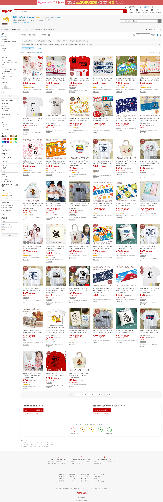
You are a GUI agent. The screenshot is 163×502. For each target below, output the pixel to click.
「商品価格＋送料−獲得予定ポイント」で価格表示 (33, 35)
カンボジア (4, 124)
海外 (7, 165)
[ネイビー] (5, 142)
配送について (27, 22)
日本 (3, 120)
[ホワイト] (8, 136)
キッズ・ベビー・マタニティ (29, 444)
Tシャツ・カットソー (47, 443)
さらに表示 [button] (5, 78)
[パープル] (8, 142)
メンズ (3, 50)
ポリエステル (5, 110)
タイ (3, 126)
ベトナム (4, 122)
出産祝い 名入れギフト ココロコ (24, 17)
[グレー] (5, 136)
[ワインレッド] (5, 139)
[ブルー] (3, 142)
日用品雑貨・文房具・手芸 (28, 446)
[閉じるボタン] (159, 40)
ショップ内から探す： (126, 21)
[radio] (2, 36)
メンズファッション (26, 443)
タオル (40, 446)
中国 (3, 117)
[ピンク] (3, 139)
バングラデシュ (5, 129)
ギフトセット (54, 444)
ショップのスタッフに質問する (33, 410)
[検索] (125, 11)
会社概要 (15, 22)
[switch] (16, 185)
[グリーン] (16, 139)
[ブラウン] (11, 136)
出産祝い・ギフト (44, 444)
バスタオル (47, 446)
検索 (10, 96)
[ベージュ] (13, 136)
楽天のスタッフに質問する (102, 410)
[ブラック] (3, 136)
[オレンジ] (11, 139)
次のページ (108, 394)
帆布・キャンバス (6, 106)
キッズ (3, 53)
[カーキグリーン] (16, 136)
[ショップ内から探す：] (159, 21)
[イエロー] (13, 139)
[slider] (1, 89)
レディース (4, 48)
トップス (36, 443)
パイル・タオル (5, 108)
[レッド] (8, 139)
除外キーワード (5, 229)
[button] (156, 7)
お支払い (20, 22)
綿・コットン (5, 103)
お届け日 (4, 174)
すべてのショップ (5, 29)
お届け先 (4, 168)
